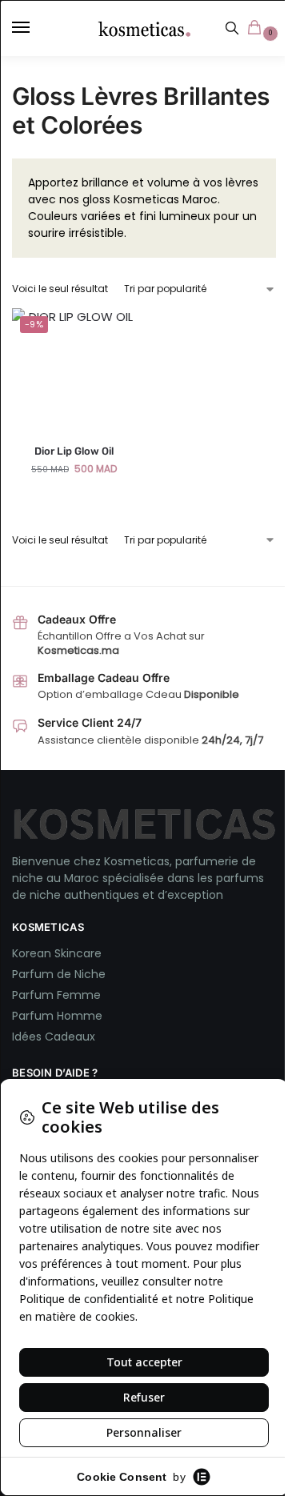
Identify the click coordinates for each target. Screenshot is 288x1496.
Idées (28, 1037)
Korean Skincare (57, 953)
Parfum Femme (56, 995)
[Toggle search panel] (232, 28)
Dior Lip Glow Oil (74, 451)
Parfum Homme (57, 1016)
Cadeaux (70, 1037)
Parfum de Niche (59, 974)
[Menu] (36, 28)
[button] (257, 29)
